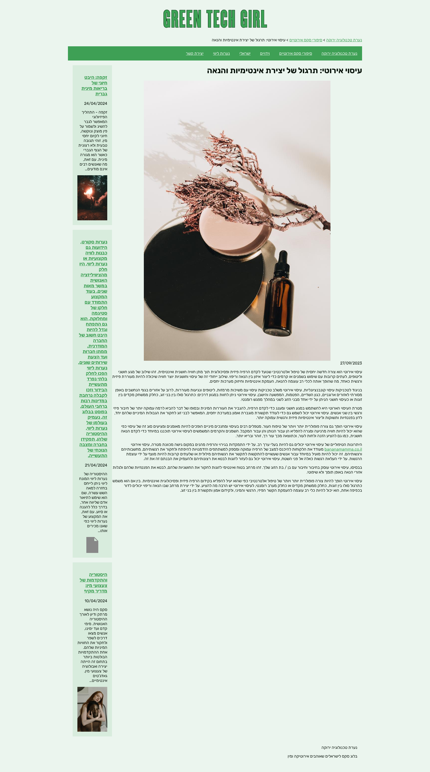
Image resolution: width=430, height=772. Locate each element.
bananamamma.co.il (343, 449)
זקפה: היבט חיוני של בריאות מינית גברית (94, 86)
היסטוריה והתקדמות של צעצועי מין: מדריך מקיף (93, 583)
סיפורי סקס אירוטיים (295, 53)
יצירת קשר (195, 53)
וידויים (265, 53)
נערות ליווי (221, 53)
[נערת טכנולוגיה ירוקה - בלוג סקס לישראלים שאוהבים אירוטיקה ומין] (215, 26)
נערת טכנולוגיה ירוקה (339, 53)
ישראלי (245, 53)
